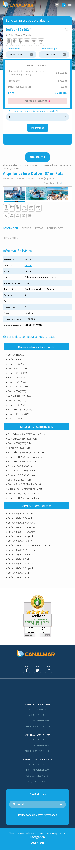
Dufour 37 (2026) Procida (20, 513)
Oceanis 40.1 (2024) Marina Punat (25, 488)
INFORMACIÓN (10, 228)
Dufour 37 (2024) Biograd (20, 536)
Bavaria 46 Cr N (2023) (18, 414)
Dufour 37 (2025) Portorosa (21, 527)
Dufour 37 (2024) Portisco (20, 554)
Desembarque (50, 48)
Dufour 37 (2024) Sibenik (20, 563)
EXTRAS (39, 228)
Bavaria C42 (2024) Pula (19, 479)
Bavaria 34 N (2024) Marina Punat (24, 484)
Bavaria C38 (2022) (17, 418)
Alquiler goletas (37, 781)
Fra (70, 183)
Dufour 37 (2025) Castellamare (23, 518)
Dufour (28, 265)
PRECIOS (26, 228)
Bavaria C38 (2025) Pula (19, 443)
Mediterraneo (31, 165)
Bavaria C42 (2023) (17, 404)
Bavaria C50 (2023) (17, 391)
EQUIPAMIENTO (55, 228)
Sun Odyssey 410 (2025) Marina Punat (27, 434)
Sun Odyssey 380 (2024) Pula (22, 461)
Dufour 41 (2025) (16, 354)
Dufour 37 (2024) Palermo (21, 540)
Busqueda (38, 157)
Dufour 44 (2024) (16, 359)
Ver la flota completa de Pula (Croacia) (31, 337)
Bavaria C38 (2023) (17, 400)
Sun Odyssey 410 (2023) (20, 395)
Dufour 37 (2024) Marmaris (21, 549)
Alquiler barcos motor (37, 726)
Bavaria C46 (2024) (17, 363)
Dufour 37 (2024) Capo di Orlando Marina (29, 545)
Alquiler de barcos (12, 165)
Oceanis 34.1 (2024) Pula (20, 466)
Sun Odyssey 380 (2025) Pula (22, 438)
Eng (52, 183)
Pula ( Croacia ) (12, 168)
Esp (46, 183)
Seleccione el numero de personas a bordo (32, 111)
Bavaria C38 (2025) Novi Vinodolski (25, 456)
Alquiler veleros (38, 715)
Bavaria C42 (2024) (17, 382)
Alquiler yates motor (37, 775)
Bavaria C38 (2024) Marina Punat (24, 493)
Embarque (14, 48)
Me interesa (37, 127)
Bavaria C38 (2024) (17, 377)
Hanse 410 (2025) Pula (19, 447)
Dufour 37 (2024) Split (18, 559)
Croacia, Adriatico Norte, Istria (56, 165)
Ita (64, 183)
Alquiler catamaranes (37, 720)
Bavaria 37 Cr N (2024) (18, 368)
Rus (59, 183)
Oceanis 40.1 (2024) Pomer (21, 470)
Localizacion (10, 237)
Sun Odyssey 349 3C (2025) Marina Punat (28, 452)
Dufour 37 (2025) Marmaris (21, 522)
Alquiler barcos (37, 709)
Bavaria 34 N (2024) (17, 372)
